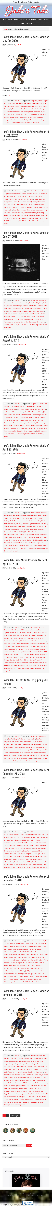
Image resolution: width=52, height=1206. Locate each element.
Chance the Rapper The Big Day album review (31, 409)
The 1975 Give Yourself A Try (31, 982)
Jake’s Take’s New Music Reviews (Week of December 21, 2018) (26, 772)
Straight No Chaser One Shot (28, 1096)
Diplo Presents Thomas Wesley (19, 106)
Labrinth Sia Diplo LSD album (34, 652)
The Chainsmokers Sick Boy (23, 862)
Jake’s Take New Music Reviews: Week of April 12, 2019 (25, 562)
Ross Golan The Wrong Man (19, 423)
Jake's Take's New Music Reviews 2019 (20, 646)
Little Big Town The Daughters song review (33, 654)
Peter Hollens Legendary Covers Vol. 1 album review (25, 545)
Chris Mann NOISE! (15, 518)
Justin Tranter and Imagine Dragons (15, 1072)
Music (16, 20)
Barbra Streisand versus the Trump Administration (30, 1058)
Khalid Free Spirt (18, 652)
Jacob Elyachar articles (38, 202)
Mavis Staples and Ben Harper (18, 537)
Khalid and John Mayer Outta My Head (21, 649)
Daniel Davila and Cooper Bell (24, 742)
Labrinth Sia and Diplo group (13, 1083)
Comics (40, 20)
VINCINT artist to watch (11, 221)
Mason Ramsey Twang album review (20, 420)
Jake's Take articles (9, 204)
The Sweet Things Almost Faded (31, 548)
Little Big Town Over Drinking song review (30, 316)
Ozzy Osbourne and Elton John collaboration (28, 210)
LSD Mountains (28, 1083)
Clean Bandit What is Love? (34, 954)
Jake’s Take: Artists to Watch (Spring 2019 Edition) (26, 682)
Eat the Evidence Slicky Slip (35, 521)
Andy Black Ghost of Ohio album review (21, 630)
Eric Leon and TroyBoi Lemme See (23, 109)
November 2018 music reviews (14, 1088)
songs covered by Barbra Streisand (30, 1094)
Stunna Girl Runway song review (36, 218)
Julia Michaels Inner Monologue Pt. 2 (22, 417)
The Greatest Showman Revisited (35, 1099)
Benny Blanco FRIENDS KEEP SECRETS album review (26, 952)
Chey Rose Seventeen (38, 191)
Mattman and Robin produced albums (33, 1086)
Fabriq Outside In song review (20, 747)
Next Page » (15, 1116)
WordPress (23, 1198)
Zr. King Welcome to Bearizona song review (27, 761)
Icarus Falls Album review (12, 834)
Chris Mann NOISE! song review (32, 518)
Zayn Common (31, 867)
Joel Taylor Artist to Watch (16, 971)
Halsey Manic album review (22, 202)
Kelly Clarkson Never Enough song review (27, 1077)
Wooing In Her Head (36, 1102)
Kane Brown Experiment (35, 1072)
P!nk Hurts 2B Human (40, 540)
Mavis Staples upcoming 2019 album (21, 540)
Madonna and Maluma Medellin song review (18, 534)
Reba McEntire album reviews (25, 657)
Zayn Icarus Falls (41, 867)
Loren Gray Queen (27, 845)
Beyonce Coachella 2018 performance (20, 515)
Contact (29, 23)
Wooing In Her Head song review (14, 1105)
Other (22, 23)
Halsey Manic (8, 202)
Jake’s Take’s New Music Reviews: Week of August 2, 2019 (26, 338)
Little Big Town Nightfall (24, 207)
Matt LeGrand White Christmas (22, 848)
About (10, 20)
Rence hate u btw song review (30, 215)
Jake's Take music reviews (12, 114)
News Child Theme (23, 1196)
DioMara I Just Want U (30, 305)
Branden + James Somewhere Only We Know (31, 635)
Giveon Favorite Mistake (18, 112)
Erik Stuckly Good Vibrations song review (33, 641)
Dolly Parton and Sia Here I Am (30, 960)
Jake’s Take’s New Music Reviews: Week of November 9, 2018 (26, 993)
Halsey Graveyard (39, 199)
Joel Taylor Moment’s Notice (34, 971)
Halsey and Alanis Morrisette (24, 199)
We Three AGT (20, 865)
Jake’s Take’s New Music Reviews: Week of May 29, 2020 (26, 39)
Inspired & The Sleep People (35, 112)
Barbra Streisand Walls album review (31, 1061)
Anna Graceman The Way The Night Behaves (24, 103)
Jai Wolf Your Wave (34, 750)
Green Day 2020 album (24, 308)
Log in (30, 1198)
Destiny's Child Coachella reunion (15, 521)
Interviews (32, 20)
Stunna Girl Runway (19, 218)
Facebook (16, 2)
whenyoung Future (28, 668)
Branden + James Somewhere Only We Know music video (22, 638)
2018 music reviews (37, 832)
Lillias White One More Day (30, 122)
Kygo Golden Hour (30, 117)
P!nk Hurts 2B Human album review (15, 543)
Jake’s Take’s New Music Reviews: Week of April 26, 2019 (26, 447)
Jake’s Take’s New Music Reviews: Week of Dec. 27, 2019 (26, 234)
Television (23, 20)
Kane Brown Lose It (32, 1075)
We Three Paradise (19, 867)
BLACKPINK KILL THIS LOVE (25, 633)
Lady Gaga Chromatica (29, 120)
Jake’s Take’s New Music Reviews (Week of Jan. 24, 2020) (26, 133)
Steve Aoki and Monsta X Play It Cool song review (19, 758)
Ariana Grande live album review (17, 303)
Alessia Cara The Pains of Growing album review (25, 946)
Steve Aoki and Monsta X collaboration (35, 755)
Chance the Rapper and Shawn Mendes (22, 406)
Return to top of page (27, 1193)
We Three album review (33, 865)
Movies (46, 20)
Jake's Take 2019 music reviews (13, 412)
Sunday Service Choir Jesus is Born (15, 325)
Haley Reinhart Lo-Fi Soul (35, 524)
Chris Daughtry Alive (35, 303)
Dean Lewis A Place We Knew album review (24, 744)
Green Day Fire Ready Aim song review (19, 311)
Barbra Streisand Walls (11, 1061)
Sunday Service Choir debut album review (31, 322)
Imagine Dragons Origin (11, 1064)
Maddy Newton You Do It (36, 974)
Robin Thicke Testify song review (18, 859)
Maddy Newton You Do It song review (16, 976)
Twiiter (30, 2)
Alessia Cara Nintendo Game (19, 943)
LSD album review (9, 657)
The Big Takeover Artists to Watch (19, 425)
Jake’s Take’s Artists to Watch (30, 114)
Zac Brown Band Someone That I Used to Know (25, 428)
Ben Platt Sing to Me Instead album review (21, 739)
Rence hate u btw (14, 215)
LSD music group (14, 1086)
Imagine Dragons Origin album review (32, 1064)
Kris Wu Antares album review (19, 1080)
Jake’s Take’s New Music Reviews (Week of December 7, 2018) (26, 878)
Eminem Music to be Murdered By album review (21, 196)
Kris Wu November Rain (37, 1080)
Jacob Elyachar (20, 45)
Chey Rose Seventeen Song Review (15, 193)
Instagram (24, 2)
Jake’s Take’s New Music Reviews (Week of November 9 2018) (28, 1069)
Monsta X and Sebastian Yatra (13, 319)
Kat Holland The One (15, 755)
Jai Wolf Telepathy (36, 747)
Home (5, 20)
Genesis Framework (40, 1196)
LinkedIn (36, 2)
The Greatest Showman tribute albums (16, 1102)
